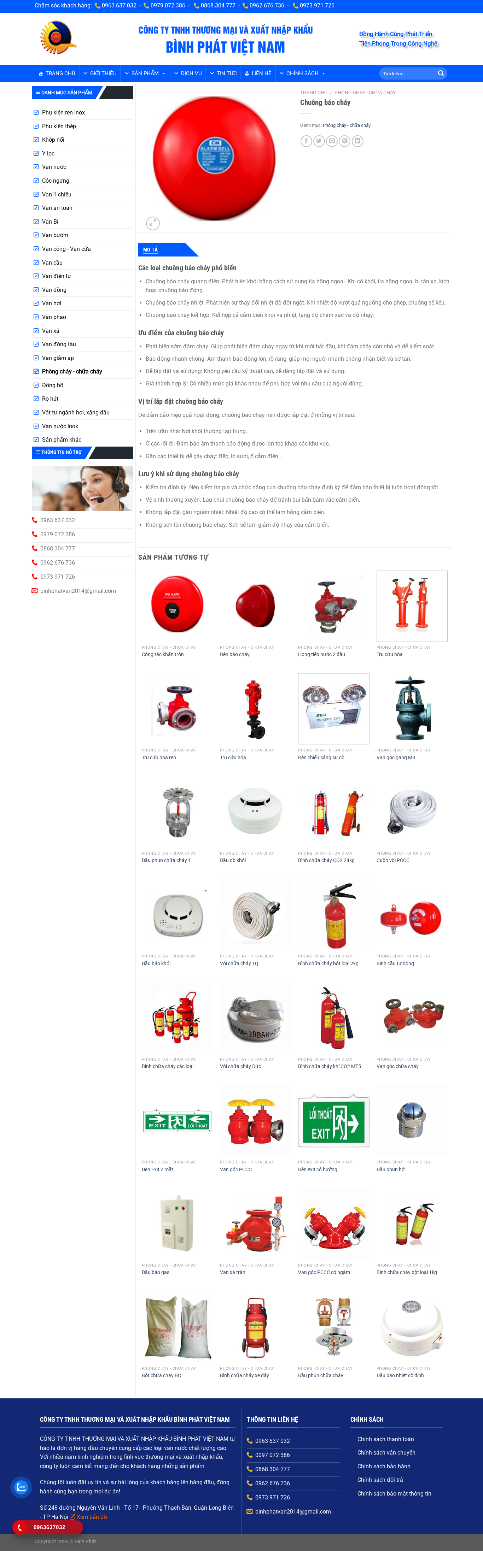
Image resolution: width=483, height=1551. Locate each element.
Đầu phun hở (391, 1170)
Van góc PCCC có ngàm (324, 1272)
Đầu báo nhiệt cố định (400, 1376)
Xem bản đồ (92, 1517)
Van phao (54, 317)
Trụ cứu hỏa (390, 654)
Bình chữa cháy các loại (167, 1066)
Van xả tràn (232, 1272)
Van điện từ (56, 276)
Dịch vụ (191, 73)
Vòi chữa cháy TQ (239, 964)
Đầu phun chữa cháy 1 (166, 860)
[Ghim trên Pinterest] (344, 141)
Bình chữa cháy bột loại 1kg (407, 1272)
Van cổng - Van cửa (66, 249)
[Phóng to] (153, 223)
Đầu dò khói (233, 860)
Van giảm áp (58, 358)
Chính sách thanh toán (385, 1439)
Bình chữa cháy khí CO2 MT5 (329, 1066)
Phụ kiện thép (59, 126)
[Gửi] (441, 73)
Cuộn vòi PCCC (393, 860)
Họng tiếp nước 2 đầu (321, 654)
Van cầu (52, 262)
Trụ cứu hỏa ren (159, 758)
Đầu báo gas (155, 1272)
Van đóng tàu (59, 344)
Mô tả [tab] (150, 250)
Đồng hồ (52, 385)
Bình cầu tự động (395, 964)
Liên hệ (262, 73)
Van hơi (51, 303)
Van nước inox (60, 426)
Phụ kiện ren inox (63, 112)
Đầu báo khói (156, 964)
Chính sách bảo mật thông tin (394, 1493)
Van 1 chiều (56, 194)
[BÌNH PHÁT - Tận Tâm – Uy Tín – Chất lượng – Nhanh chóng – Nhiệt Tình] (58, 38)
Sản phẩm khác (61, 439)
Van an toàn (57, 208)
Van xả (50, 331)
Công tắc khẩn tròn (163, 654)
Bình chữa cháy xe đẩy (244, 1376)
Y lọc (48, 153)
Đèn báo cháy (235, 654)
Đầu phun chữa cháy (320, 1376)
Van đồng (54, 290)
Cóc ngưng (55, 180)
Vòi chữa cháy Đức (240, 1066)
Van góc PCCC (236, 1170)
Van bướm (55, 235)
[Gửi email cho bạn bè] (332, 141)
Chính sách (302, 73)
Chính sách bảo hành (384, 1466)
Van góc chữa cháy (398, 1066)
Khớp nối (53, 139)
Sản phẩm (145, 73)
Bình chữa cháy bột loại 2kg (328, 964)
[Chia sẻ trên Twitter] (319, 141)
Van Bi (50, 221)
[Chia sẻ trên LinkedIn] (357, 141)
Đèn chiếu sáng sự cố (321, 758)
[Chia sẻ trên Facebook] (306, 141)
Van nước (54, 167)
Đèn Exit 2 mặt (157, 1170)
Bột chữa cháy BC (161, 1376)
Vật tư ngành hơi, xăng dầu (76, 412)
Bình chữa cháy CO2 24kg (326, 860)
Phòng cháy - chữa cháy (72, 371)
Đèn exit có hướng (317, 1170)
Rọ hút (50, 398)
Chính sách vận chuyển (386, 1452)
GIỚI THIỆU (103, 73)
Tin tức (227, 73)
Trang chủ (60, 73)
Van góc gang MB (396, 758)
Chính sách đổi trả (380, 1479)
